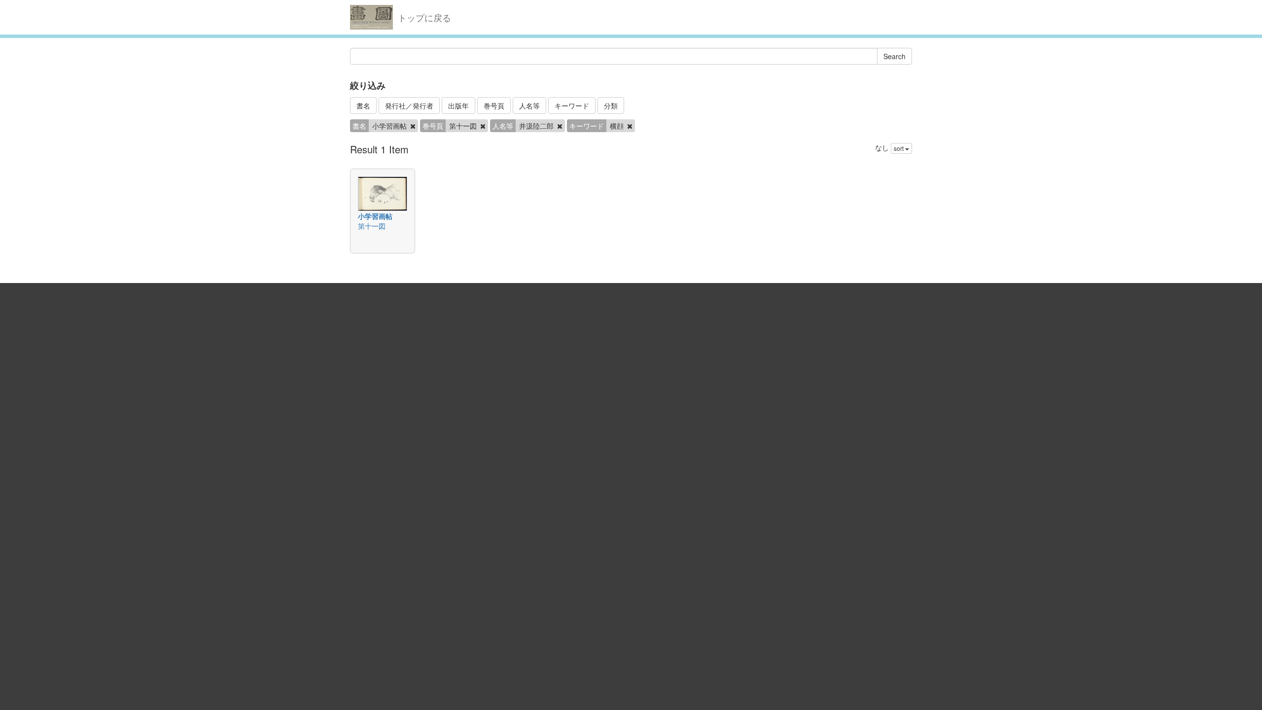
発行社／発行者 (409, 105)
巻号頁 (494, 105)
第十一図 (372, 226)
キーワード (572, 105)
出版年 (458, 105)
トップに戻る (424, 17)
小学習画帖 (375, 216)
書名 (363, 105)
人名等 (529, 105)
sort (899, 148)
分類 (611, 105)
